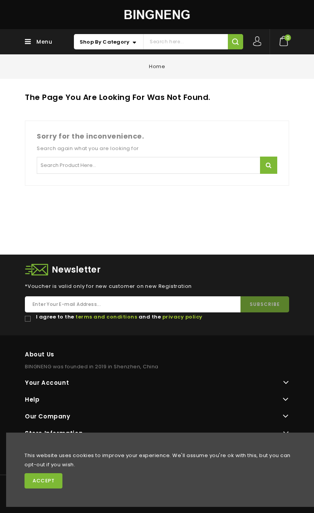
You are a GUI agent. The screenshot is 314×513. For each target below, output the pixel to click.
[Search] (235, 41)
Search (268, 165)
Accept (43, 480)
